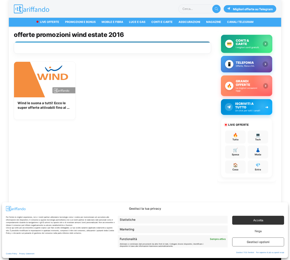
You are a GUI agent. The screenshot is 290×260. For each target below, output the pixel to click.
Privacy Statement (26, 253)
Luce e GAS (137, 21)
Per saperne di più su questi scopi (270, 252)
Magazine (213, 21)
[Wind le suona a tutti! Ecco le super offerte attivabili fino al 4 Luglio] (44, 65)
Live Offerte (49, 21)
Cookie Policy (11, 253)
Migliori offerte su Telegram (253, 9)
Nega (258, 231)
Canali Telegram (240, 21)
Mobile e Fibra (112, 21)
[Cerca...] (216, 9)
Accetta (258, 220)
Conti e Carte (162, 21)
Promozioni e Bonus (80, 21)
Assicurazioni (189, 21)
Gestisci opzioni (258, 242)
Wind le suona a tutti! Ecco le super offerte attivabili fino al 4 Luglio (43, 105)
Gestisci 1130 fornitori (245, 252)
